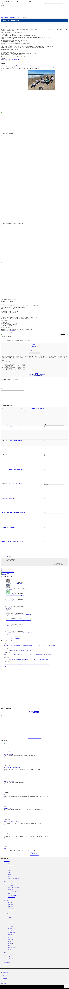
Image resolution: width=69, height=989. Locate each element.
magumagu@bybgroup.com (11, 330)
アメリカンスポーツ (11, 954)
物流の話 (9, 872)
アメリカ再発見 (10, 926)
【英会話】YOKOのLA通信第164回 (15, 483)
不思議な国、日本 (11, 874)
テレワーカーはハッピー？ (7, 556)
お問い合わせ (3, 980)
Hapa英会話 (10, 902)
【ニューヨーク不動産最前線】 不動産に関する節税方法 (11, 560)
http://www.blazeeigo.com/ (36, 375)
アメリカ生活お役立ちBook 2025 (11, 821)
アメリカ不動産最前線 (11, 897)
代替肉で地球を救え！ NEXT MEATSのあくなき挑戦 (58, 564)
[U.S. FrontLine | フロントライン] (15, 2)
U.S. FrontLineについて (5, 972)
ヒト (5, 952)
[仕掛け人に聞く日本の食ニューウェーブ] (8, 624)
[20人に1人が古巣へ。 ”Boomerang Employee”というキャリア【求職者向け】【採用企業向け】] (8, 593)
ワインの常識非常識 (11, 943)
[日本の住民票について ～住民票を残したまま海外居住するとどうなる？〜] (8, 631)
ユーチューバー (7, 835)
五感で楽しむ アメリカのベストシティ (12, 848)
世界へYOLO (10, 928)
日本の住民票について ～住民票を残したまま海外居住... (19, 632)
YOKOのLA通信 (12, 17)
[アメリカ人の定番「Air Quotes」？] (8, 637)
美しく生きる (7, 794)
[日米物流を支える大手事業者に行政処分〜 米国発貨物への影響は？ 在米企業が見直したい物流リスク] (8, 613)
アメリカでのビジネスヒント (12, 866)
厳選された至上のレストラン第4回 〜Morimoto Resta (12, 541)
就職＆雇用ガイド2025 (9, 781)
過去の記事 (3, 666)
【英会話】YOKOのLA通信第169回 (15, 426)
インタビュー (10, 956)
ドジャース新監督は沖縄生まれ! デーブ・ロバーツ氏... (18, 620)
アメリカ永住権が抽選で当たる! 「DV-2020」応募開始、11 (13, 512)
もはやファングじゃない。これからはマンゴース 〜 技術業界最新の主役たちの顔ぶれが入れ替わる (26, 664)
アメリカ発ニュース (11, 868)
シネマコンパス (10, 939)
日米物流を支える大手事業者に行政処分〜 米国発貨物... (19, 614)
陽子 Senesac (11, 22)
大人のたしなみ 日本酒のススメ (8, 498)
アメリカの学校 (10, 906)
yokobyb (36, 373)
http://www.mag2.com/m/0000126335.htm (36, 374)
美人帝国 (9, 917)
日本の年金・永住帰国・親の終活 (13, 887)
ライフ (5, 881)
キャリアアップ (10, 958)
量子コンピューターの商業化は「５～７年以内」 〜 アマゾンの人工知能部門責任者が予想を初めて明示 (27, 654)
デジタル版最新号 (4, 978)
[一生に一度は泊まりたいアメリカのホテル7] (8, 599)
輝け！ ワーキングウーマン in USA (13, 878)
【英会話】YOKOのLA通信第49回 (8, 527)
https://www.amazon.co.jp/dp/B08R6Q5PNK (10, 59)
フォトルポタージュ (11, 930)
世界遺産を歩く (10, 934)
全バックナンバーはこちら (34, 738)
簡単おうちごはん (11, 945)
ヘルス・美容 (6, 913)
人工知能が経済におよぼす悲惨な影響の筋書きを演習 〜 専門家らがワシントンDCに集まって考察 (26, 659)
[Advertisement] (34, 12)
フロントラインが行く (11, 924)
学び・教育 (6, 17)
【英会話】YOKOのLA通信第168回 (15, 440)
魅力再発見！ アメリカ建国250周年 (12, 767)
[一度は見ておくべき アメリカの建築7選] (8, 582)
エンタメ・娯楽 (7, 937)
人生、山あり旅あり (11, 922)
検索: (30, 1)
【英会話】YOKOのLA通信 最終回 (38, 408)
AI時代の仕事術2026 (8, 754)
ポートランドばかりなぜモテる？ (13, 891)
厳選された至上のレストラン (12, 947)
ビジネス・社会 (7, 861)
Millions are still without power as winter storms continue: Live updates (16, 65)
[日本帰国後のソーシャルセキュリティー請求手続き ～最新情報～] (8, 588)
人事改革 (9, 870)
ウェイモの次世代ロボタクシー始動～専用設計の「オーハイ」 (18, 650)
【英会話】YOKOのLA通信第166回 (15, 454)
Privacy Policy (3, 983)
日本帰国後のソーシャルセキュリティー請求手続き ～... (19, 589)
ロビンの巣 (9, 941)
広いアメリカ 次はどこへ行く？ (13, 895)
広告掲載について (4, 975)
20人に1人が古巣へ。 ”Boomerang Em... (15, 595)
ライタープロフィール (34, 353)
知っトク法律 (10, 883)
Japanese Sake (7, 808)
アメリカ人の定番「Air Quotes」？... (14, 638)
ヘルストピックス (11, 915)
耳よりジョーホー (7, 962)
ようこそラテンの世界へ (12, 932)
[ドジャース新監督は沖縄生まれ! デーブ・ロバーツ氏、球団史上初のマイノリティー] (8, 618)
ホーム (2, 969)
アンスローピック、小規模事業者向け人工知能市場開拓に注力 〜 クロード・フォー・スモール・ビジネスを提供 (29, 645)
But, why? (9, 876)
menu (61, 2)
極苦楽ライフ (10, 893)
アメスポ (9, 949)
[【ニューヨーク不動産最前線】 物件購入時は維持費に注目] (8, 606)
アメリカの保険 (10, 885)
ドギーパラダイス (11, 889)
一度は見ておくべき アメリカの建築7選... (15, 583)
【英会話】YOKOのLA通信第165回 (15, 469)
